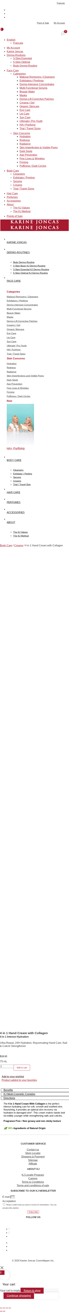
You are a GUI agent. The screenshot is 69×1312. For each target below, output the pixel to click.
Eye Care (25, 110)
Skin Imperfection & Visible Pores (39, 147)
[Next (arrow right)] (4, 1311)
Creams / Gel (27, 102)
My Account (13, 47)
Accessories (14, 200)
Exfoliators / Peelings (32, 80)
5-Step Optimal (21, 62)
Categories (19, 73)
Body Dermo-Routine (25, 65)
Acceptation (9, 1201)
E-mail (6, 1196)
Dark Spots (26, 151)
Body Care (13, 170)
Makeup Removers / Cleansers (37, 77)
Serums (17, 181)
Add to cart (22, 1067)
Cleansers (19, 174)
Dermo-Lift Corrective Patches (37, 99)
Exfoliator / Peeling (24, 177)
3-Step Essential (22, 58)
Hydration (25, 136)
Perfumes (12, 197)
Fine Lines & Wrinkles (32, 158)
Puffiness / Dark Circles (33, 166)
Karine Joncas (15, 51)
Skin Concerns (21, 133)
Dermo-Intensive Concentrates (37, 84)
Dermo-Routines (16, 55)
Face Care (13, 70)
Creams (17, 185)
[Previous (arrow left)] (1, 1311)
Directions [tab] (9, 1098)
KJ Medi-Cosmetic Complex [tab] (19, 1094)
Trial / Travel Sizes (30, 128)
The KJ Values (21, 207)
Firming (24, 162)
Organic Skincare (29, 106)
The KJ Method (21, 211)
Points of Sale (15, 216)
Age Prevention (28, 155)
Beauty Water (27, 91)
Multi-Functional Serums (33, 88)
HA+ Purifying (27, 124)
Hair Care (12, 193)
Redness (25, 140)
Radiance (25, 143)
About (10, 204)
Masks (23, 95)
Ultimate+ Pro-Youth (31, 121)
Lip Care (24, 113)
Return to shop (32, 1290)
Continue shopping (19, 1295)
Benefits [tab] (8, 1090)
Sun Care (25, 117)
